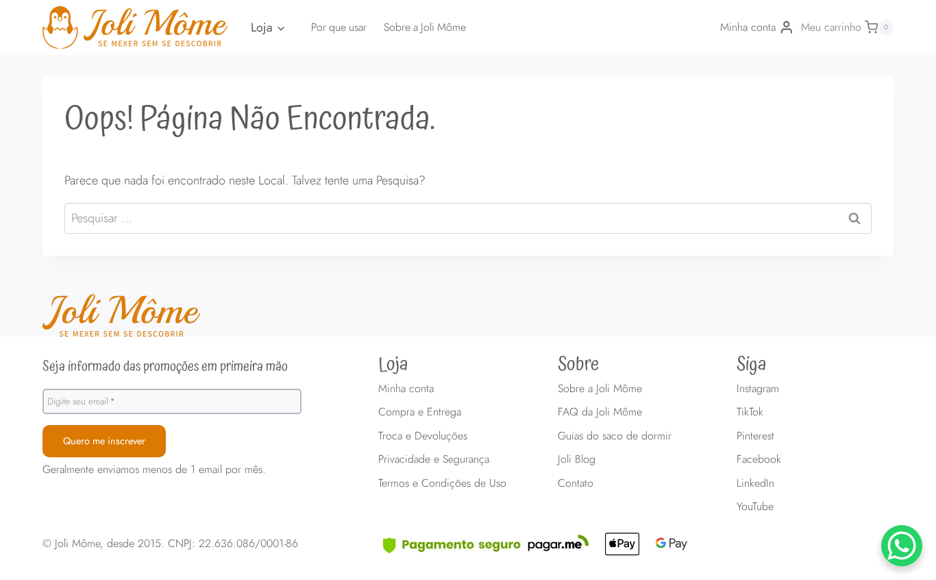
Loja (393, 364)
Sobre (578, 364)
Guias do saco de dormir (615, 436)
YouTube (755, 506)
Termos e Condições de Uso (442, 483)
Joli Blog (576, 459)
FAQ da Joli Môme (600, 412)
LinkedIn (755, 483)
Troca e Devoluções (422, 436)
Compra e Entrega (419, 412)
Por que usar (339, 27)
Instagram (758, 388)
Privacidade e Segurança (433, 459)
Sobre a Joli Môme (425, 27)
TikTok (750, 412)
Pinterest (755, 436)
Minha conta (406, 388)
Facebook (759, 459)
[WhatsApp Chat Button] (901, 545)
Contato (575, 483)
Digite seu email (81, 401)
